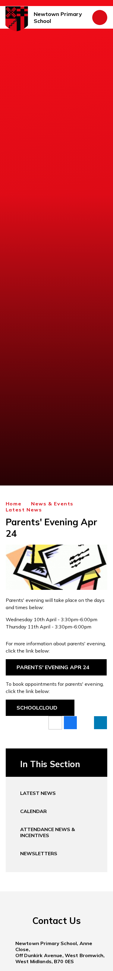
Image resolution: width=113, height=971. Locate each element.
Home (13, 504)
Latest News (24, 510)
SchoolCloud (37, 707)
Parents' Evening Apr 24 (53, 667)
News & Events (52, 504)
